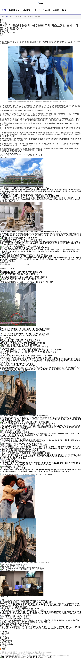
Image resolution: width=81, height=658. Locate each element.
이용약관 (3, 639)
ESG (64, 10)
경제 (3, 16)
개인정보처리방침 (6, 641)
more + (2, 599)
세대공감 (27, 10)
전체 (4, 10)
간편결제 (3, 636)
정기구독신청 (4, 638)
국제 (15, 16)
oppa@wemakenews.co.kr (10, 153)
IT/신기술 (30, 16)
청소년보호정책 (5, 642)
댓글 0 (2, 34)
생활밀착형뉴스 (14, 10)
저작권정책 (3, 645)
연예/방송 (37, 16)
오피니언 (46, 10)
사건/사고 (3, 23)
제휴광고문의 (4, 633)
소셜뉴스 (36, 10)
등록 (27, 264)
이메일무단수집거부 (6, 644)
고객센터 (3, 647)
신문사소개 (3, 631)
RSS (3, 649)
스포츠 (24, 16)
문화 (11, 16)
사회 (7, 16)
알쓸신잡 (56, 10)
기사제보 (3, 634)
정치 (19, 16)
